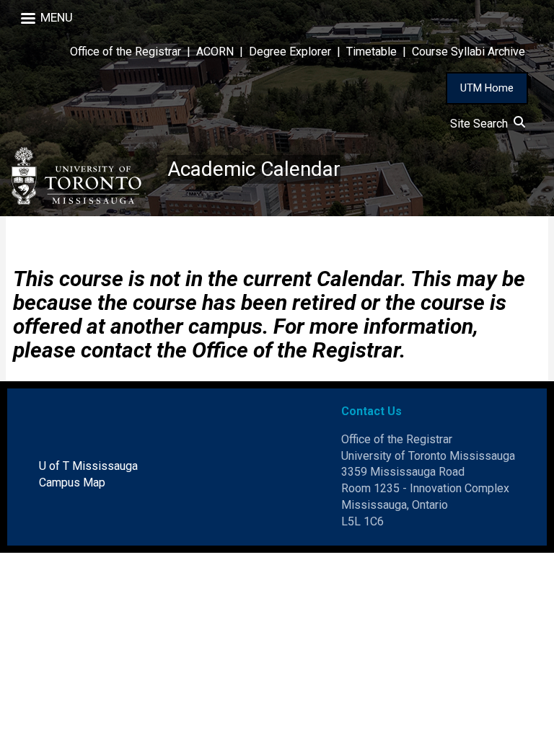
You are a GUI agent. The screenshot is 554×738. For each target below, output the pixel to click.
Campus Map (72, 482)
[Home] (84, 175)
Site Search (482, 123)
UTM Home (487, 87)
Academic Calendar (253, 169)
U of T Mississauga (88, 466)
